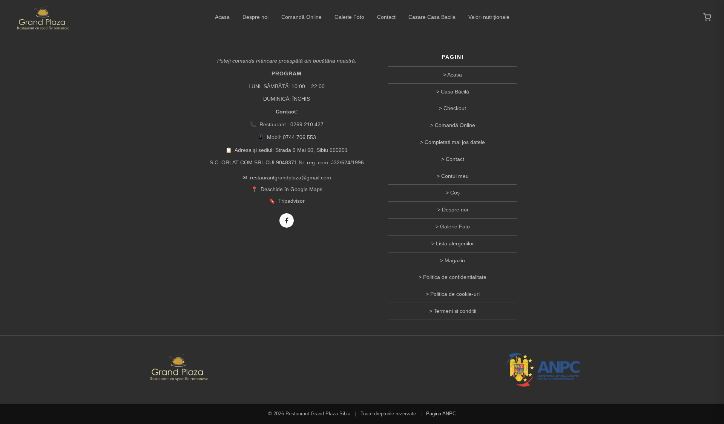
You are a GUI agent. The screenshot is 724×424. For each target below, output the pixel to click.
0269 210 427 (307, 124)
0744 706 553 (299, 137)
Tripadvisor (291, 201)
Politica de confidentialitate (454, 277)
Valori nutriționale (488, 17)
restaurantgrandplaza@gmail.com (290, 177)
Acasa (222, 17)
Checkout (454, 108)
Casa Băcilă (455, 92)
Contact (386, 17)
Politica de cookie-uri (455, 294)
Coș (455, 193)
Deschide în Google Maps (291, 189)
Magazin (455, 260)
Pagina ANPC (441, 413)
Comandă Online (301, 17)
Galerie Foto (349, 17)
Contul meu (455, 176)
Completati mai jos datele (455, 142)
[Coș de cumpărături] (707, 17)
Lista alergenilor (455, 243)
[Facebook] (286, 220)
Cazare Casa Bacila (432, 17)
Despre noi (255, 17)
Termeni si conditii (455, 311)
